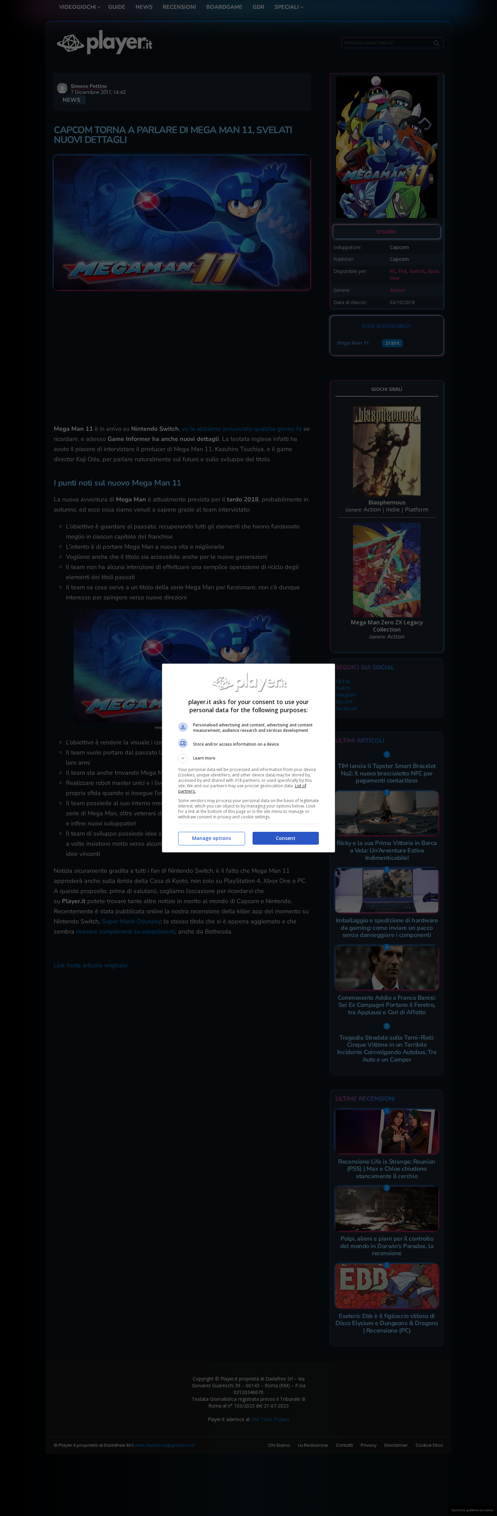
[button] (248, 758)
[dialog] (248, 758)
